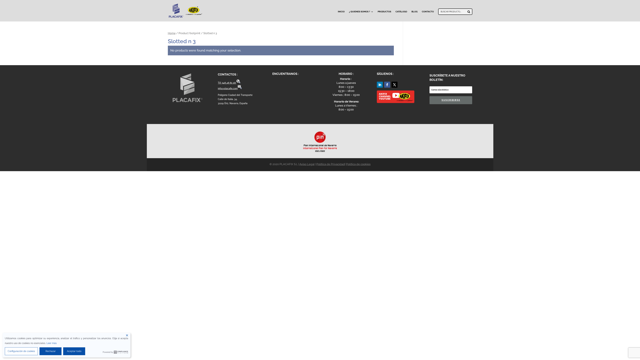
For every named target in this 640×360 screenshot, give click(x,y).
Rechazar (51, 351)
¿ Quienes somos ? (359, 11)
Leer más (51, 343)
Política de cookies (358, 164)
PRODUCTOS (384, 11)
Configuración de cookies (21, 351)
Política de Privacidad (330, 164)
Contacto (428, 11)
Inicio (341, 11)
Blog (415, 11)
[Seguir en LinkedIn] (380, 85)
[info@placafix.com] (240, 88)
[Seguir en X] (395, 85)
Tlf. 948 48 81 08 (227, 83)
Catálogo (401, 11)
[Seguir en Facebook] (387, 85)
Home (172, 33)
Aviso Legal (306, 164)
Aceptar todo (74, 351)
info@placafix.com (228, 88)
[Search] (469, 12)
